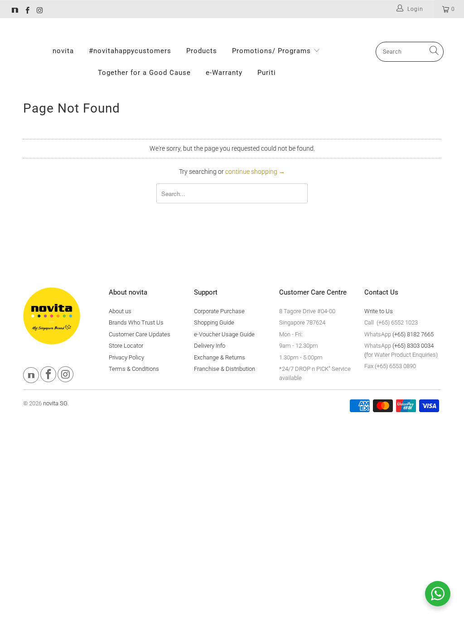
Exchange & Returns (219, 357)
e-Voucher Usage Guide (224, 334)
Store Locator (126, 345)
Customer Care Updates (139, 334)
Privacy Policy (126, 357)
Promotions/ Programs (272, 51)
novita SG (55, 403)
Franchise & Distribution (224, 368)
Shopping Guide (214, 322)
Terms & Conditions (134, 368)
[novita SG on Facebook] (27, 11)
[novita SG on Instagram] (39, 11)
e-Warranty (224, 73)
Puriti (266, 73)
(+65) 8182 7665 (413, 334)
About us (120, 311)
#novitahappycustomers (130, 51)
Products (201, 51)
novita (63, 51)
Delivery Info (209, 345)
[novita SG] (15, 11)
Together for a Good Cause (144, 73)
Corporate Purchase (219, 311)
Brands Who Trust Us (136, 322)
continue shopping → (255, 171)
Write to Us (378, 311)
